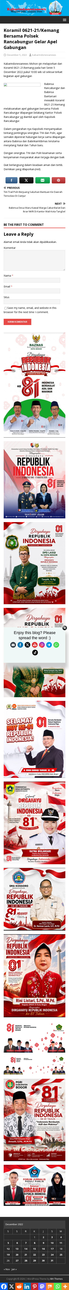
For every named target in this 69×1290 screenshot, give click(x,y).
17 (52, 1248)
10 (52, 1243)
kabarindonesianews (44, 55)
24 (52, 1254)
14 (25, 1248)
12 (8, 1248)
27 (17, 1260)
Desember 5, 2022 (17, 55)
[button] (64, 19)
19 (8, 1254)
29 (34, 1260)
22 (34, 1254)
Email (7, 286)
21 (25, 1254)
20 (17, 1254)
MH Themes (56, 1278)
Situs (6, 297)
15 (34, 1248)
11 (61, 1243)
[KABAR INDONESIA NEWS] (34, 13)
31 (52, 1260)
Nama (8, 275)
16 (43, 1248)
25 (61, 1254)
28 (25, 1260)
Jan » (14, 1269)
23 (43, 1254)
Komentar (10, 248)
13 (17, 1248)
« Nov (7, 1269)
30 (43, 1260)
